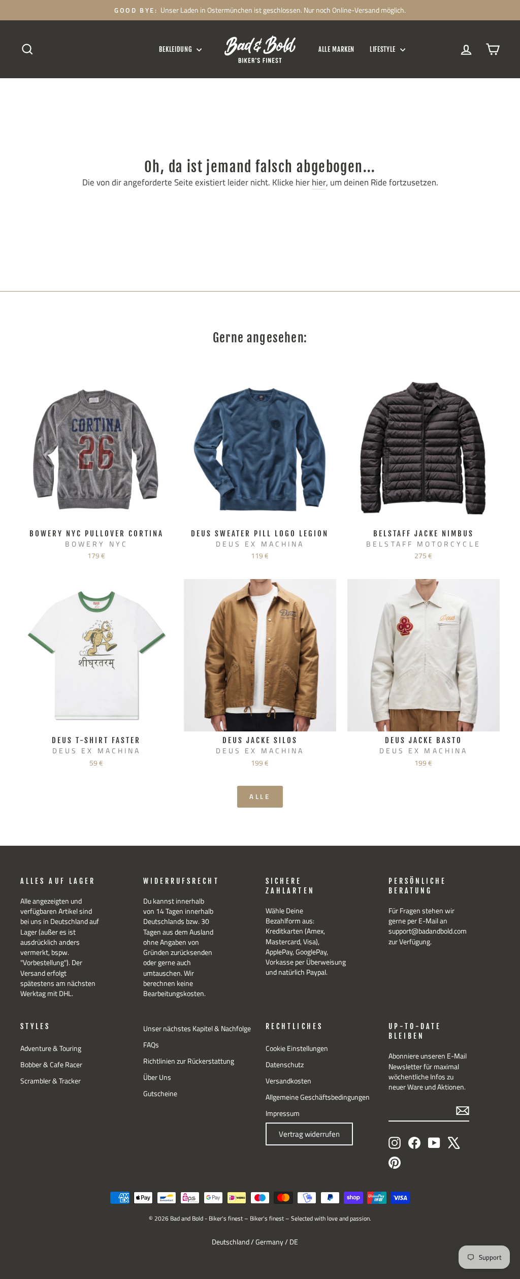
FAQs (151, 1044)
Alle (260, 796)
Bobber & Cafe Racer (51, 1064)
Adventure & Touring (50, 1048)
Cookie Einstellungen (297, 1048)
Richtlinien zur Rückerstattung (188, 1061)
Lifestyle (384, 49)
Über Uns (157, 1077)
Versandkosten (288, 1080)
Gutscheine (160, 1093)
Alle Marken (336, 49)
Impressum (283, 1113)
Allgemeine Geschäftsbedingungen (318, 1097)
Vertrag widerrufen (309, 1134)
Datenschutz (285, 1064)
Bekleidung (176, 49)
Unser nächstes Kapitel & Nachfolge (197, 1028)
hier (319, 183)
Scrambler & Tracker (50, 1080)
